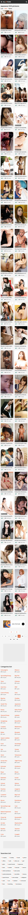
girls (4, 864)
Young (17, 750)
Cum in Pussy (5, 693)
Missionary (18, 727)
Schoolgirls (4, 670)
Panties (3, 789)
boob (18, 857)
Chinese (17, 682)
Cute (3, 835)
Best (6, 8)
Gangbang (4, 721)
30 (22, 636)
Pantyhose (18, 801)
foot (4, 884)
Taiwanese (18, 755)
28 (15, 636)
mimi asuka (17, 870)
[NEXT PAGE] (16, 631)
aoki (10, 860)
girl (23, 860)
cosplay (5, 857)
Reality (3, 829)
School (3, 784)
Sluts (3, 755)
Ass (3, 750)
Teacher (17, 829)
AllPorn (7, 2)
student (15, 880)
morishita (17, 874)
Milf (17, 687)
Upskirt (17, 738)
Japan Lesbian (5, 738)
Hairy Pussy (18, 710)
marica (24, 867)
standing (10, 884)
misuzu (24, 874)
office (4, 860)
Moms (17, 772)
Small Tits (4, 704)
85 (10, 639)
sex (9, 880)
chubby (12, 857)
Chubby (17, 699)
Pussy (4, 710)
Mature (17, 670)
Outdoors (18, 767)
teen (4, 867)
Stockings (18, 744)
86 (14, 639)
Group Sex (4, 761)
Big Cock (17, 795)
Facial (17, 778)
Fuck (3, 744)
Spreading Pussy (6, 676)
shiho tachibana (7, 870)
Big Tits (18, 676)
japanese (20, 864)
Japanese (18, 704)
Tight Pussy (18, 761)
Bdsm (3, 733)
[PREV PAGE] (11, 631)
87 (17, 639)
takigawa (24, 877)
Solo (17, 693)
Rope (3, 772)
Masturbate (18, 823)
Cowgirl (17, 835)
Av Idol (3, 823)
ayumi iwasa (6, 877)
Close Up (3, 818)
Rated (10, 8)
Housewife (18, 818)
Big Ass (3, 699)
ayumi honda (11, 864)
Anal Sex (3, 687)
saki (4, 880)
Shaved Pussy (5, 716)
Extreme (3, 767)
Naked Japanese (6, 812)
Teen (3, 682)
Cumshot (3, 795)
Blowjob (17, 733)
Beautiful (18, 721)
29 (19, 636)
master (10, 867)
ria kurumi (23, 880)
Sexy (17, 812)
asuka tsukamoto (7, 874)
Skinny (17, 784)
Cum (18, 806)
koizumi (17, 867)
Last (2, 8)
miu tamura (19, 884)
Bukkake (3, 778)
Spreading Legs (5, 806)
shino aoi (17, 860)
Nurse (3, 801)
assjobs (17, 716)
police (24, 857)
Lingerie (17, 789)
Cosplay (3, 727)
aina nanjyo (15, 877)
